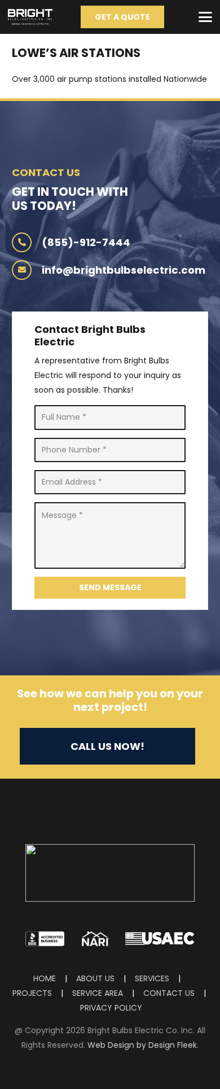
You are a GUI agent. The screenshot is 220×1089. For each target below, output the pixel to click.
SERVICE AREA (97, 993)
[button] (205, 17)
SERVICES (152, 978)
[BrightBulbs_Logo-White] (110, 873)
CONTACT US (169, 993)
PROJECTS (32, 993)
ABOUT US (96, 978)
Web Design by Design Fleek (142, 1045)
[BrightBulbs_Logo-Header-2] (30, 16)
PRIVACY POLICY (111, 1007)
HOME (45, 978)
